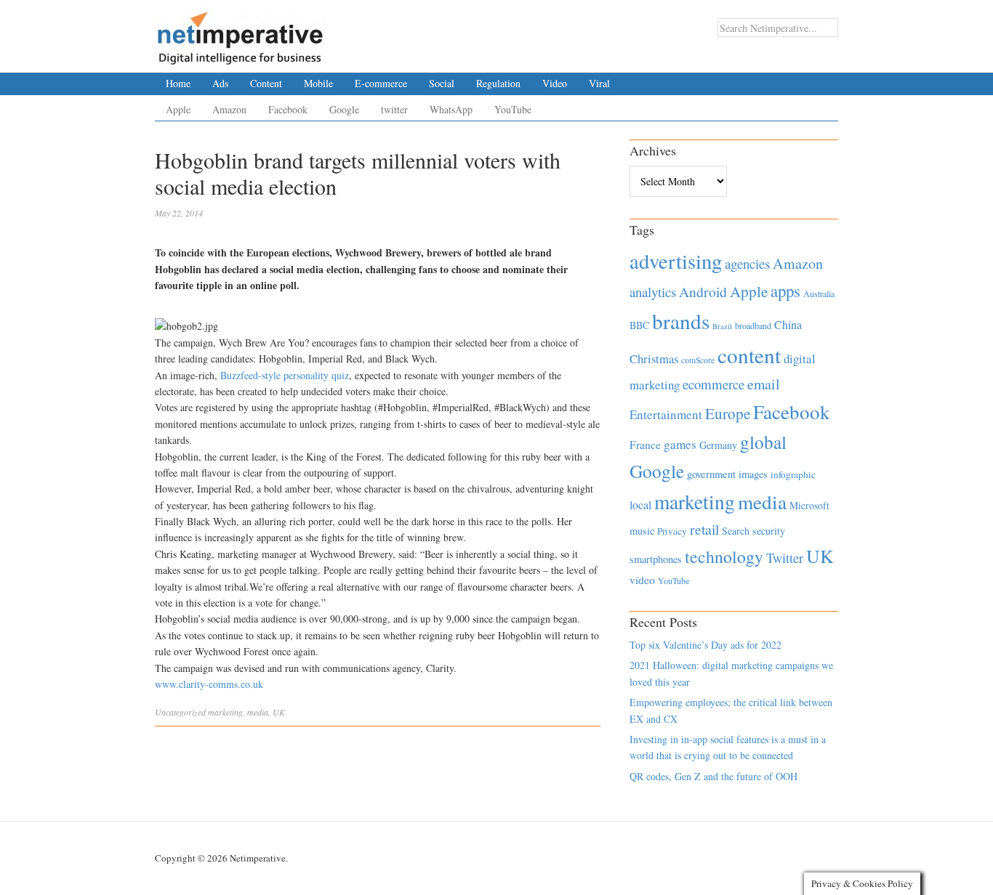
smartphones (656, 559)
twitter (394, 109)
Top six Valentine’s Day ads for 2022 (705, 645)
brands (680, 321)
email (763, 384)
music (642, 531)
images (753, 474)
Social (441, 83)
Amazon (229, 109)
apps (785, 290)
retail (704, 529)
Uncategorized (180, 712)
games (680, 444)
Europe (727, 413)
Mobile (318, 83)
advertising (676, 261)
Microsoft (809, 505)
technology (724, 556)
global (763, 441)
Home (178, 83)
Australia (819, 293)
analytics (653, 292)
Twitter (784, 558)
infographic (793, 474)
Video (554, 83)
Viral (599, 83)
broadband (753, 325)
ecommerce (713, 384)
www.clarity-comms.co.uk (209, 684)
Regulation (498, 83)
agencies (747, 263)
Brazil (722, 326)
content (749, 355)
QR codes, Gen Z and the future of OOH (713, 776)
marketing (225, 712)
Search (735, 531)
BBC (639, 325)
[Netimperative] (240, 33)
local (640, 504)
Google (344, 109)
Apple (178, 109)
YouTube (512, 109)
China (788, 324)
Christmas (654, 358)
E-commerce (381, 83)
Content (266, 83)
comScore (698, 360)
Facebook (287, 109)
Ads (220, 83)
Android (703, 291)
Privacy (672, 531)
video (642, 579)
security (768, 531)
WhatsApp (451, 109)
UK (279, 712)
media (257, 712)
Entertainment (666, 414)
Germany (718, 445)
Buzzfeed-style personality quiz (283, 375)
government (711, 474)
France (645, 444)
